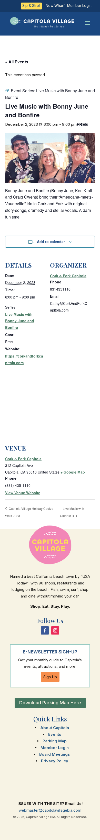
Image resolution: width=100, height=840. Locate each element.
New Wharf (55, 6)
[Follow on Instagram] (55, 630)
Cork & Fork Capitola (68, 275)
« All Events (16, 62)
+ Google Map (73, 472)
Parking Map (55, 741)
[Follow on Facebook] (45, 630)
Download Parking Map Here (50, 702)
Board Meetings (54, 754)
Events (54, 734)
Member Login (79, 6)
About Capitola (54, 727)
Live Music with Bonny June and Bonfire (19, 321)
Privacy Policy (54, 760)
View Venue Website (22, 492)
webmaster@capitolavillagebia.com (50, 810)
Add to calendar (51, 241)
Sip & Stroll (31, 6)
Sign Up (50, 676)
